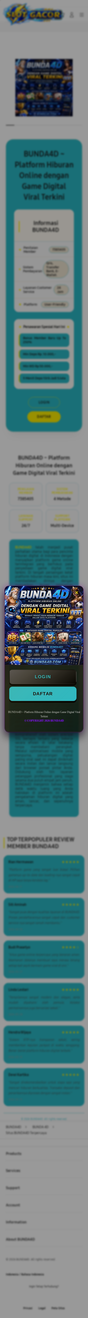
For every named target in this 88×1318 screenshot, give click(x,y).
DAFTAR (43, 693)
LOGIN (43, 676)
